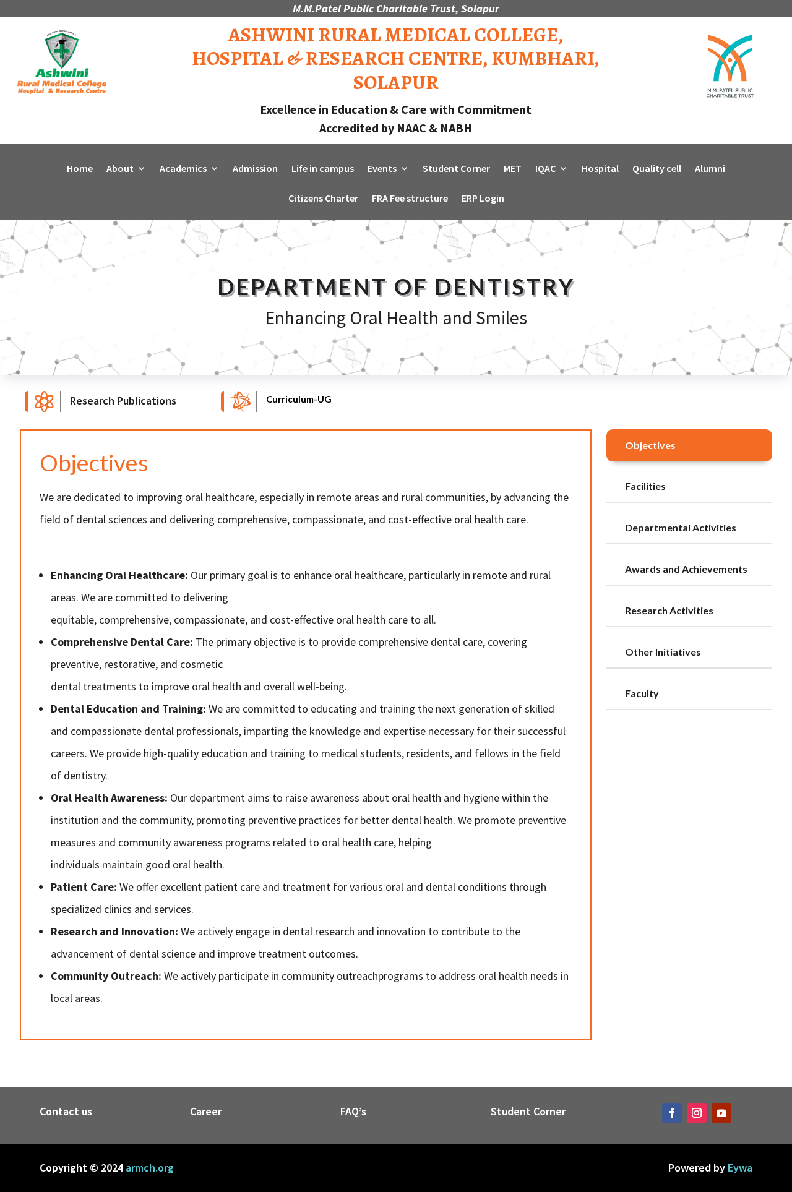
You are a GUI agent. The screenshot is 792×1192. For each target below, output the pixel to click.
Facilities (645, 486)
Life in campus (322, 169)
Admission (255, 169)
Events (382, 169)
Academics (183, 169)
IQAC (545, 169)
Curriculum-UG (299, 399)
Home (80, 169)
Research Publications (123, 400)
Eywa (740, 1167)
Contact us (66, 1111)
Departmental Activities (680, 527)
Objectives (650, 445)
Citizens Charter (323, 199)
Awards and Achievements (686, 569)
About (120, 169)
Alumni (710, 169)
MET (513, 169)
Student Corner (456, 169)
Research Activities (669, 610)
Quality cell (656, 169)
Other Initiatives (663, 652)
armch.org (150, 1167)
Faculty (642, 693)
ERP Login (483, 199)
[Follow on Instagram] (697, 1113)
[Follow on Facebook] (672, 1113)
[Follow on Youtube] (721, 1113)
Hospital (600, 169)
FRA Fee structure (410, 199)
